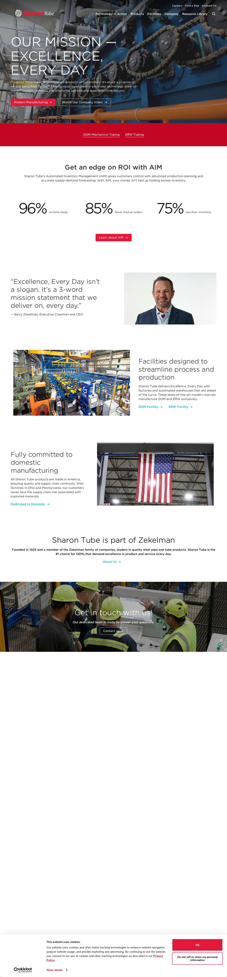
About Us (110, 561)
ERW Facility (178, 407)
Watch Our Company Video (82, 102)
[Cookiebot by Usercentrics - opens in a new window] (22, 970)
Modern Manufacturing (31, 102)
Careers (177, 5)
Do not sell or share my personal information (197, 958)
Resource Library (194, 14)
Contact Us (209, 5)
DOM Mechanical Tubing (101, 134)
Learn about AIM (111, 237)
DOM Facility (148, 407)
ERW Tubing (134, 134)
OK (197, 944)
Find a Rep (192, 5)
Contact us (111, 631)
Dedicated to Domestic (28, 504)
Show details (54, 969)
